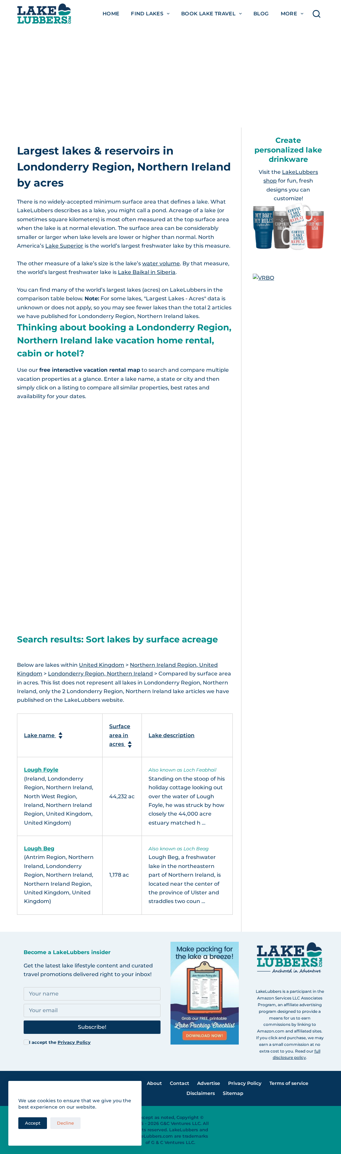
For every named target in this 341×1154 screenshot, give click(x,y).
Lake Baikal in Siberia (146, 272)
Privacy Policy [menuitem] (244, 1083)
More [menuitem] (289, 13)
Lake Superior (64, 246)
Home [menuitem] (111, 13)
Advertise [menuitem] (208, 1083)
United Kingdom (101, 665)
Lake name (40, 735)
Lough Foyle (41, 770)
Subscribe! (92, 1027)
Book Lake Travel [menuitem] (208, 13)
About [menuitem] (154, 1083)
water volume (161, 263)
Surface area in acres (119, 735)
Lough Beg (39, 848)
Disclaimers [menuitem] (200, 1093)
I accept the (60, 1042)
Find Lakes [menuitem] (147, 13)
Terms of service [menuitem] (288, 1083)
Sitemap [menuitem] (233, 1093)
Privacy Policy (74, 1042)
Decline (65, 1123)
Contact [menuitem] (179, 1083)
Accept (32, 1123)
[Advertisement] (170, 77)
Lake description (171, 735)
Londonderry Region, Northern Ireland (100, 673)
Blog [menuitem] (261, 13)
